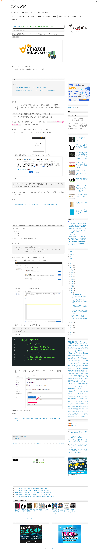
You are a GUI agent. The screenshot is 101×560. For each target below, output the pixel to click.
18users (82, 243)
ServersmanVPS (72, 355)
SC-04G (81, 401)
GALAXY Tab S (75, 363)
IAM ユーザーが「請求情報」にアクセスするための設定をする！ (31, 87)
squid (75, 409)
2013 (71, 330)
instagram (76, 386)
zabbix (73, 388)
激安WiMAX (21, 16)
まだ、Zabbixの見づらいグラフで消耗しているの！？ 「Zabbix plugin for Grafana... (77, 225)
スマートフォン (73, 362)
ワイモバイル (84, 414)
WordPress (15, 19)
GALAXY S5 (85, 376)
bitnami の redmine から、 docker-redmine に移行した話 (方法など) (42, 512)
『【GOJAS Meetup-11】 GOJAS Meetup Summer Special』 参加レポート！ (35, 496)
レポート (82, 375)
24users (82, 236)
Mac (80, 363)
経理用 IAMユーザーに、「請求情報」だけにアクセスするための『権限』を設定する (35, 90)
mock (84, 386)
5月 (72, 286)
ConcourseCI (70, 396)
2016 (71, 268)
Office (82, 400)
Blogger (54, 548)
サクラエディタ (77, 411)
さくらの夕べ (79, 388)
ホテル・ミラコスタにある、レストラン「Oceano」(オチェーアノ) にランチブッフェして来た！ (81, 188)
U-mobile (70, 385)
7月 (72, 281)
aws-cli (69, 404)
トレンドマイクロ (81, 391)
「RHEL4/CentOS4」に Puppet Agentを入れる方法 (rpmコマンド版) (79, 312)
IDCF (86, 345)
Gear (69, 398)
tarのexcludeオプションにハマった (35, 510)
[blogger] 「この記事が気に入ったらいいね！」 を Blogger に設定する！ (79, 301)
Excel (75, 396)
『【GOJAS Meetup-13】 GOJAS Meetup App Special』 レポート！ (33, 488)
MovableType (85, 363)
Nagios (80, 350)
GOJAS (70, 347)
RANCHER (75, 401)
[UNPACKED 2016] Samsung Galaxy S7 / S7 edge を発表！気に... (79, 296)
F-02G (69, 363)
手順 (15, 84)
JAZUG (76, 370)
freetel (75, 350)
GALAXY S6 (71, 378)
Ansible (70, 353)
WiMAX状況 (74, 352)
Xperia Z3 (77, 373)
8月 (72, 279)
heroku (71, 386)
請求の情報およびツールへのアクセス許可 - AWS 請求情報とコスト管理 (36, 205)
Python (79, 383)
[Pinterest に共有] (18, 37)
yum (79, 375)
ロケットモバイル (76, 414)
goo (73, 360)
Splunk (39, 16)
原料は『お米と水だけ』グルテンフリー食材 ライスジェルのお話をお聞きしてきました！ (78, 451)
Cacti (86, 357)
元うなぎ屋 (18, 6)
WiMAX (81, 345)
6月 (72, 283)
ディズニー (84, 411)
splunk (86, 342)
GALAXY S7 (79, 396)
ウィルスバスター (72, 390)
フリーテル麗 (82, 413)
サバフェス (79, 348)
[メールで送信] (13, 37)
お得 (77, 409)
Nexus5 (80, 370)
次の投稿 (14, 443)
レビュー (79, 362)
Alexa (72, 395)
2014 (71, 327)
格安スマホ (72, 368)
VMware (70, 360)
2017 (71, 265)
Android (82, 395)
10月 (72, 274)
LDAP (75, 398)
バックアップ (75, 413)
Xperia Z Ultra (71, 373)
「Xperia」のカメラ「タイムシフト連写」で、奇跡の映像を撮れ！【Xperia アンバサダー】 (72, 513)
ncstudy (75, 375)
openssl (77, 408)
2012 (71, 332)
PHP (69, 383)
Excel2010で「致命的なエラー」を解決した (66, 511)
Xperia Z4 (82, 373)
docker (74, 348)
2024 (71, 251)
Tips (76, 342)
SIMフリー (85, 358)
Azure (80, 344)
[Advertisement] (78, 57)
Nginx (69, 365)
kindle (80, 386)
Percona (75, 383)
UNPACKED (70, 403)
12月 (72, 270)
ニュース (86, 367)
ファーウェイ (81, 357)
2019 (71, 261)
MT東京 (82, 380)
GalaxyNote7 (85, 396)
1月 (72, 322)
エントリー (72, 222)
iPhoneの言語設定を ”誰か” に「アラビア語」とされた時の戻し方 (54, 511)
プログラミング (74, 393)
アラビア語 (85, 388)
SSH (80, 371)
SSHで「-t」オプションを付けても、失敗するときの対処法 (81, 211)
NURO (86, 398)
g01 (78, 406)
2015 (71, 325)
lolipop (79, 352)
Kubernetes (70, 380)
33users (73, 233)
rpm (72, 409)
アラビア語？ (46, 16)
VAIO (77, 403)
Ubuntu (70, 348)
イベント (71, 344)
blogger (76, 404)
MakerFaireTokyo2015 (73, 381)
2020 (71, 258)
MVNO (74, 347)
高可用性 (84, 416)
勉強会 (54, 16)
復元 (70, 416)
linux (81, 342)
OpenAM (86, 400)
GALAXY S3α (30, 16)
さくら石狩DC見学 (64, 16)
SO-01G (72, 371)
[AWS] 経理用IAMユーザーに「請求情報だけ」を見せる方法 (79, 307)
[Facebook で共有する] (17, 37)
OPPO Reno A (76, 400)
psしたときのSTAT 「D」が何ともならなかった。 (81, 139)
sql (72, 367)
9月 (72, 276)
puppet (86, 408)
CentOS (86, 395)
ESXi (86, 347)
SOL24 (76, 371)
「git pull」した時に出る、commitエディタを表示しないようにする (81, 146)
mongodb (73, 408)
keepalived (85, 406)
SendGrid (86, 401)
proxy (83, 408)
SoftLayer (79, 365)
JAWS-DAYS (80, 353)
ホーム (14, 16)
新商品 (72, 416)
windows (70, 388)
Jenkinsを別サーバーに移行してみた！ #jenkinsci (60, 511)
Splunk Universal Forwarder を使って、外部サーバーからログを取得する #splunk (48, 513)
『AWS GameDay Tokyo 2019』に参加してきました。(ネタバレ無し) (33, 494)
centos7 (69, 406)
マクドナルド (81, 393)
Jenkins (80, 358)
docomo (73, 406)
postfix (80, 408)
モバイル (80, 347)
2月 (72, 292)
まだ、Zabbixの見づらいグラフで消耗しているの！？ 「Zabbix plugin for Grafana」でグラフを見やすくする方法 (29, 514)
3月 (72, 290)
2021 (71, 256)
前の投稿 (61, 443)
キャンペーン (80, 390)
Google (72, 398)
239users (82, 226)
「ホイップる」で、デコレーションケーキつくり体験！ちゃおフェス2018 (78, 446)
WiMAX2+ (84, 403)
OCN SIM (70, 400)
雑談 (76, 344)
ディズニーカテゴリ (76, 16)
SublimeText (85, 371)
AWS (19, 26)
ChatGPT (79, 376)
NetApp (86, 381)
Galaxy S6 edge (79, 378)
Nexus (86, 353)
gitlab (78, 355)
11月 (72, 272)
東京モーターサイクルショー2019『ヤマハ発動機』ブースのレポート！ (78, 433)
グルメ (72, 411)
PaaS (71, 383)
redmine (69, 409)
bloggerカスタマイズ (83, 404)
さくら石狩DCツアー (78, 367)
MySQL (81, 381)
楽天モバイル (77, 416)
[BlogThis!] (14, 37)
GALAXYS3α (71, 370)
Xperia (79, 385)
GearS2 (86, 378)
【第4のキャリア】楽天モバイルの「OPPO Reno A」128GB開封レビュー (34, 492)
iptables (81, 406)
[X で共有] (15, 37)
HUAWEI (74, 353)
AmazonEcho (77, 395)
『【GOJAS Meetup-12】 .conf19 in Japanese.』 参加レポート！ (32, 490)
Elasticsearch (85, 368)
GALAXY (85, 343)
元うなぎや (74, 423)
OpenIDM (70, 401)
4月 (72, 288)
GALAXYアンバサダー (73, 358)
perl (87, 386)
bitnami (72, 404)
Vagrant (80, 403)
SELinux (73, 365)
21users (83, 239)
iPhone (75, 360)
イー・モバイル (82, 409)
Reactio (83, 383)
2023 (71, 254)
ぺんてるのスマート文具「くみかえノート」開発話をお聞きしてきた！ (78, 441)
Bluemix (79, 368)
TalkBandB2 (85, 365)
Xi (87, 403)
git (81, 385)
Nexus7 (84, 370)
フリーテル (85, 352)
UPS (74, 403)
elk (76, 406)
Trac (87, 383)
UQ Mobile (74, 385)
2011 (71, 334)
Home (14, 26)
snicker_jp (73, 425)
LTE (78, 398)
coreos (69, 367)
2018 (71, 263)
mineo (69, 408)
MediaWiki (82, 398)
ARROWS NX (85, 362)
